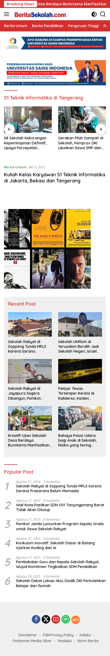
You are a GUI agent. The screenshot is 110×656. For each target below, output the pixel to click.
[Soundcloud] (75, 620)
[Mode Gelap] (94, 14)
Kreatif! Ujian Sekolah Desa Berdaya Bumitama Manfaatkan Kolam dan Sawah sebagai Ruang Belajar (28, 440)
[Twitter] (46, 619)
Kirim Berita (88, 640)
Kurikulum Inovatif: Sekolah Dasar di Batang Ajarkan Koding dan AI (55, 545)
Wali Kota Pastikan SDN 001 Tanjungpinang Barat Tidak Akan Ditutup (60, 507)
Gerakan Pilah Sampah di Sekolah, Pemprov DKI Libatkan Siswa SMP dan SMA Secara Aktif (80, 143)
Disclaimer (28, 635)
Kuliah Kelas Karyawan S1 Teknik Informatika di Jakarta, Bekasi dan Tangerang (54, 178)
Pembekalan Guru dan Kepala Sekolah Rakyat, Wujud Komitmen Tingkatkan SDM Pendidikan (57, 564)
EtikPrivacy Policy (58, 635)
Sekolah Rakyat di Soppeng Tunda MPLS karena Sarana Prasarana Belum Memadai (27, 346)
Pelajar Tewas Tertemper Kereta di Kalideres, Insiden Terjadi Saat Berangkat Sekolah (79, 393)
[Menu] (7, 14)
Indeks (85, 635)
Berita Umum (15, 167)
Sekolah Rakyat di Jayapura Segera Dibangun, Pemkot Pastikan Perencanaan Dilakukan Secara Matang (28, 393)
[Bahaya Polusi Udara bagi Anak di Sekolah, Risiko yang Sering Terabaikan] (80, 418)
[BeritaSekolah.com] (40, 14)
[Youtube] (56, 619)
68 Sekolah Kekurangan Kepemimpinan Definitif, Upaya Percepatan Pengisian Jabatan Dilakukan (25, 143)
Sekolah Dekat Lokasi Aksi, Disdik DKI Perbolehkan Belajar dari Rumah (61, 583)
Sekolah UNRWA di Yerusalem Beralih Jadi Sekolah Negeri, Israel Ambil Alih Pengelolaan (78, 346)
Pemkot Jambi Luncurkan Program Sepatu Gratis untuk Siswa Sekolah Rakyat (60, 526)
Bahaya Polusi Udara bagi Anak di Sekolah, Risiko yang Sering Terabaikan (77, 440)
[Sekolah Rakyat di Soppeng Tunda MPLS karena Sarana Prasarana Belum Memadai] (30, 324)
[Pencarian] (103, 14)
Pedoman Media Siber (32, 640)
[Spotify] (65, 620)
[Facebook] (36, 619)
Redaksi (65, 640)
